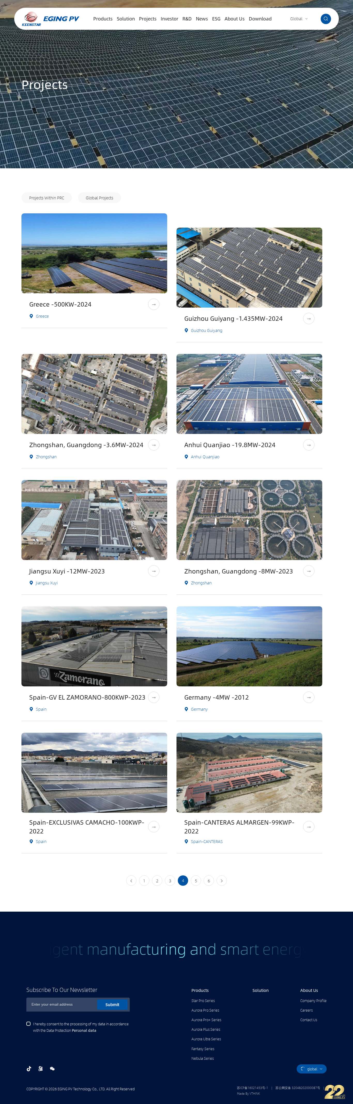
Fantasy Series (202, 1048)
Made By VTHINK (248, 1093)
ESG (216, 18)
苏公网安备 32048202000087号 (297, 1087)
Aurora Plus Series (205, 1029)
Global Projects (99, 197)
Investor (169, 18)
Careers (306, 1010)
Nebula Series (202, 1058)
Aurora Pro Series (205, 1010)
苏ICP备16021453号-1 (252, 1087)
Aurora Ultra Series (206, 1039)
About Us (235, 18)
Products (103, 18)
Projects (148, 18)
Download (260, 18)
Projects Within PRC (46, 197)
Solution (126, 18)
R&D (187, 18)
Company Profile (313, 1000)
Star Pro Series (203, 1000)
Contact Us (308, 1019)
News (202, 18)
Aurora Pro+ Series (206, 1019)
